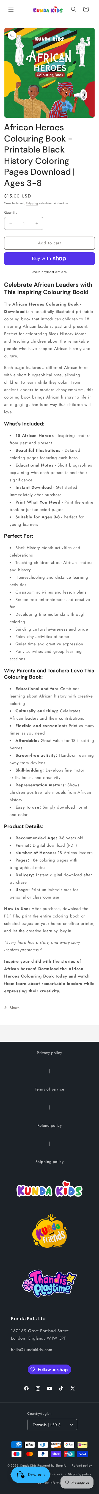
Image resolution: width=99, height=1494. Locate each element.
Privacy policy (49, 1052)
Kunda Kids (28, 1465)
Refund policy (49, 1125)
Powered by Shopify (52, 1465)
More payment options (49, 271)
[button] (11, 9)
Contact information (52, 1482)
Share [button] (15, 1007)
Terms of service (49, 1089)
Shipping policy (49, 1161)
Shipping (32, 203)
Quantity (10, 212)
